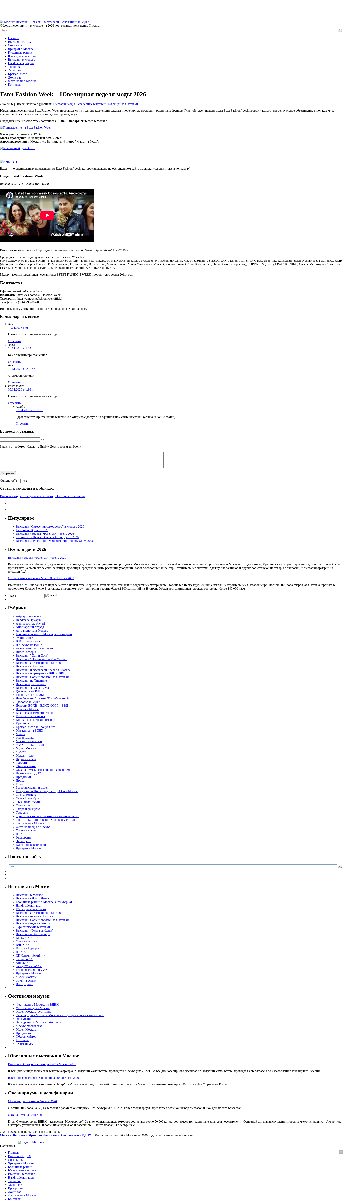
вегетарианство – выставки (34, 648)
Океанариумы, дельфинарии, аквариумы (43, 769)
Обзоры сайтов (26, 766)
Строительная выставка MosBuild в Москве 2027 (41, 578)
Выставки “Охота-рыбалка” (34, 930)
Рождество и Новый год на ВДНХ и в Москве (47, 791)
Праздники (23, 777)
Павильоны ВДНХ (28, 773)
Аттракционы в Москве (32, 630)
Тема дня (22, 812)
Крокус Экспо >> (28, 937)
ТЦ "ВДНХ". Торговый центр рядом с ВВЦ (45, 819)
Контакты (14, 84)
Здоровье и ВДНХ (28, 702)
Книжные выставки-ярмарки (35, 719)
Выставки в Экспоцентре (33, 934)
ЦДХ (19, 834)
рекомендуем (25, 1043)
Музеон (21, 752)
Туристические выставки (33, 927)
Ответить (14, 341)
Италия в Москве (27, 709)
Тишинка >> (24, 959)
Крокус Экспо (17, 74)
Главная (13, 38)
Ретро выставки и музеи (32, 787)
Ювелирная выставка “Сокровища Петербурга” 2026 (44, 1077)
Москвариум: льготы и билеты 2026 (32, 1101)
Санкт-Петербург (27, 798)
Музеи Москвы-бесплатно (33, 1011)
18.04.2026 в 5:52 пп (21, 348)
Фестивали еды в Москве (33, 827)
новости (21, 762)
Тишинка (14, 66)
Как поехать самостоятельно (35, 712)
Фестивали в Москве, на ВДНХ (37, 1004)
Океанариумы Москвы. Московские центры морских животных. (60, 1015)
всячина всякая (26, 980)
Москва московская (29, 741)
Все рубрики (24, 984)
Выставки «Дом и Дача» (32, 898)
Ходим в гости (26, 830)
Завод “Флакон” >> (29, 966)
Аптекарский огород (30, 627)
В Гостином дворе (28, 641)
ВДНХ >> (22, 944)
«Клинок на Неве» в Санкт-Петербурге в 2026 (47, 537)
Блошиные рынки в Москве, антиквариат (44, 634)
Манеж (20, 734)
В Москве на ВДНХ (29, 645)
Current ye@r (10, 480)
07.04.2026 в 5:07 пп (29, 410)
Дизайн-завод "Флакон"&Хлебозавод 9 (42, 698)
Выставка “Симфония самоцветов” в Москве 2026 (50, 526)
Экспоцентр (16, 70)
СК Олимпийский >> (30, 955)
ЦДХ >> (21, 952)
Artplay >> (23, 962)
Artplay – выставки (28, 616)
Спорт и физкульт (28, 809)
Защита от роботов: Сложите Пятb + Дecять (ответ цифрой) (40, 446)
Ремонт (21, 784)
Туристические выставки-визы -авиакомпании (47, 816)
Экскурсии (23, 837)
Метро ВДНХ (25, 737)
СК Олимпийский (28, 802)
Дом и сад (14, 77)
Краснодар (23, 723)
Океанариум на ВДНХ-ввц (26, 1114)
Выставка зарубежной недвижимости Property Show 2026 (55, 540)
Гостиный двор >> (28, 948)
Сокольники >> (26, 941)
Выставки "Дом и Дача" (32, 655)
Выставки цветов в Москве (34, 916)
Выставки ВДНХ (19, 41)
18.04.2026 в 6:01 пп (21, 327)
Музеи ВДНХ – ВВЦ (30, 744)
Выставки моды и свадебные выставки (79, 104)
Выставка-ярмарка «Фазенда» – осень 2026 (45, 533)
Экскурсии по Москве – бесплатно (39, 1022)
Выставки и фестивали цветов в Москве (43, 669)
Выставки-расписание (31, 684)
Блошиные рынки (20, 52)
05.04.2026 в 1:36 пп (21, 389)
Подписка (336, 1149)
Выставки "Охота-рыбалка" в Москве (41, 659)
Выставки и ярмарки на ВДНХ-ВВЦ (41, 673)
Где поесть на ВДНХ (30, 691)
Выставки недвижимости (33, 923)
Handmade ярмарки (21, 63)
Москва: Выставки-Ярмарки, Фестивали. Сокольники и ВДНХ (47, 22)
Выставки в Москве (21, 59)
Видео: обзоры (26, 652)
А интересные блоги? (30, 623)
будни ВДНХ (25, 637)
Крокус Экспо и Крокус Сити (36, 727)
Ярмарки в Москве (21, 49)
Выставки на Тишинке (31, 680)
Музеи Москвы (26, 748)
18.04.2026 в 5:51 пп (21, 369)
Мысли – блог (25, 755)
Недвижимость (26, 759)
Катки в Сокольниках (30, 716)
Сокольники (16, 45)
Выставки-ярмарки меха (32, 687)
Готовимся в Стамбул (30, 694)
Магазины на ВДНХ (29, 730)
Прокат (21, 780)
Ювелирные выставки (23, 56)
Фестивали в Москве (22, 81)
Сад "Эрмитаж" (26, 794)
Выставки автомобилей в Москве (38, 662)
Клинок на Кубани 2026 (32, 530)
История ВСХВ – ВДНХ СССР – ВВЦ (42, 705)
